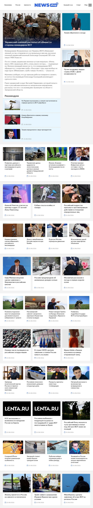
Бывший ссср (68, 5)
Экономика (8, 5)
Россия (18, 5)
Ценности (27, 5)
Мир (85, 5)
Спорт (78, 5)
